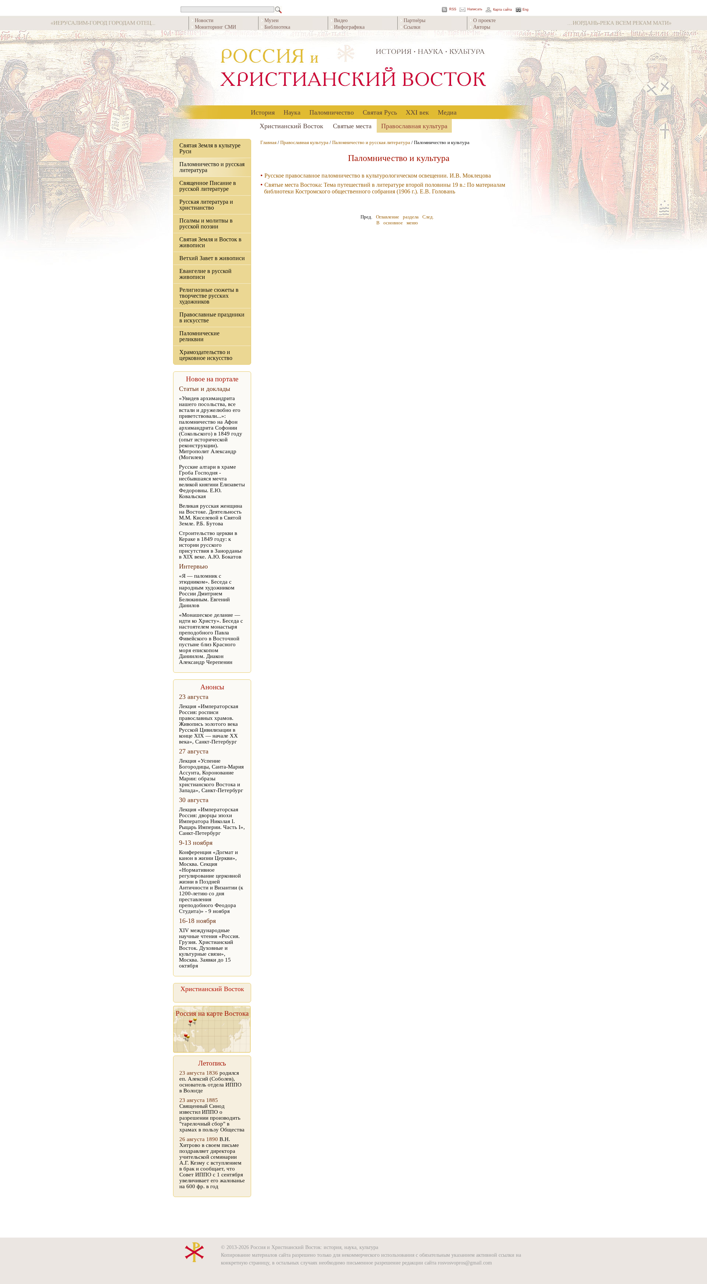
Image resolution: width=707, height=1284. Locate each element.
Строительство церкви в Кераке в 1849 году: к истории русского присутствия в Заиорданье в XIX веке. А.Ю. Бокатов (211, 545)
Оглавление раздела (397, 217)
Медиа (447, 112)
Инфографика (349, 26)
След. (428, 217)
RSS (452, 9)
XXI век (417, 112)
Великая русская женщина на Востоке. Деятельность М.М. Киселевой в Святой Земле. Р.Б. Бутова (210, 514)
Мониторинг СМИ (215, 26)
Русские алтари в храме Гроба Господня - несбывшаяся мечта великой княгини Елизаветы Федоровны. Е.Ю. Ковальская (212, 481)
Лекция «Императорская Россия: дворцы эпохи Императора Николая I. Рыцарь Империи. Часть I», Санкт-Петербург (212, 821)
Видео (341, 20)
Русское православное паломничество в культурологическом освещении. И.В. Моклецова (377, 175)
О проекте (484, 20)
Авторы (481, 26)
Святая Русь (380, 112)
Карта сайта (502, 9)
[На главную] (353, 68)
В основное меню (397, 222)
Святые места (352, 125)
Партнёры (414, 20)
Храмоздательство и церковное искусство (205, 355)
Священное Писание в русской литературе (207, 186)
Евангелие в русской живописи (205, 274)
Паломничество (331, 112)
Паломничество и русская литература (212, 167)
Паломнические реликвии (199, 336)
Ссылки (412, 26)
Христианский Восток (291, 125)
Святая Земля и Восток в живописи (210, 242)
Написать (474, 9)
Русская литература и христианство (206, 205)
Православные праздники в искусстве (212, 317)
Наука (292, 112)
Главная (268, 142)
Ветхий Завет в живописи (212, 258)
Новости (204, 20)
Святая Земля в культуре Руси (209, 148)
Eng (525, 9)
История (263, 112)
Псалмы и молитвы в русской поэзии (206, 223)
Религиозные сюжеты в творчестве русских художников (209, 296)
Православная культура (414, 125)
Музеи (271, 20)
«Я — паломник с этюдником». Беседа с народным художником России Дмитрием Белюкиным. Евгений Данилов (207, 590)
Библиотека (277, 26)
